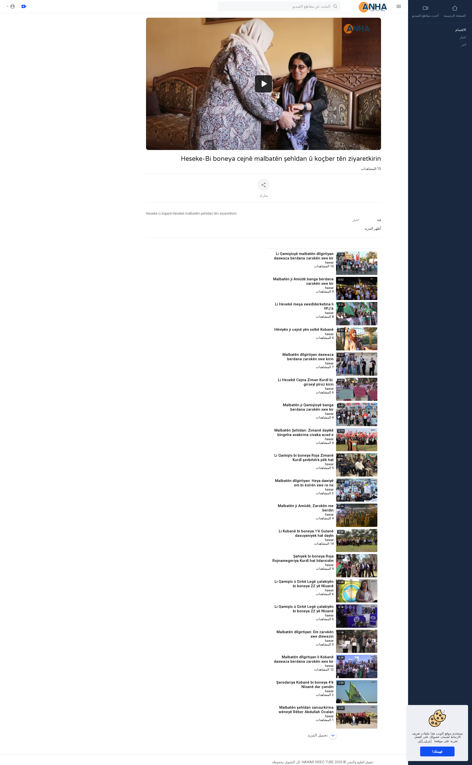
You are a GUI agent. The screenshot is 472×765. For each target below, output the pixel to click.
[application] (263, 84)
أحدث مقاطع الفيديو (425, 15)
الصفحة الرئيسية (455, 15)
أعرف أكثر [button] (425, 741)
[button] (10, 6)
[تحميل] (24, 6)
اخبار (356, 220)
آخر (463, 44)
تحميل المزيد (317, 735)
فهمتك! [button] (437, 751)
